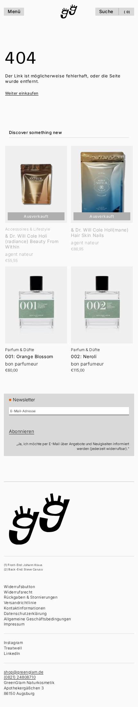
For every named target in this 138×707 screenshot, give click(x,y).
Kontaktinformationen (25, 608)
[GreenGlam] (67, 11)
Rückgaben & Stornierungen (30, 597)
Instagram (13, 642)
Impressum (14, 624)
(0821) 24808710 (20, 677)
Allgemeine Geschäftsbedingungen (37, 618)
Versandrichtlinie (20, 602)
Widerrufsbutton (19, 586)
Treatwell (13, 648)
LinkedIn (12, 653)
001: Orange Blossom (29, 352)
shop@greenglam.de (23, 671)
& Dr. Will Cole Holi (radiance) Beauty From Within (31, 239)
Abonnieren (21, 431)
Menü (14, 11)
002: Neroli (82, 352)
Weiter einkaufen (22, 93)
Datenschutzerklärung (25, 613)
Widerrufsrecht (18, 591)
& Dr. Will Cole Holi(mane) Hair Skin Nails (98, 230)
